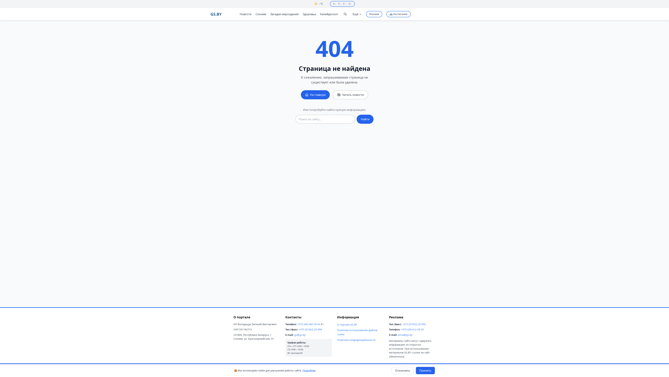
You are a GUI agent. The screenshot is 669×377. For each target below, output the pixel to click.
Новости (245, 14)
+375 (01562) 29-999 (310, 329)
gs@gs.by (300, 335)
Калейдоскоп (329, 14)
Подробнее (309, 370)
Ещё (355, 14)
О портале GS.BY (347, 324)
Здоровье (309, 14)
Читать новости (353, 95)
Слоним (261, 14)
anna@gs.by (405, 335)
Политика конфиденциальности (356, 340)
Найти (365, 119)
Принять (425, 370)
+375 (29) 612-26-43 (412, 329)
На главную (318, 95)
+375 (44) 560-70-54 (308, 324)
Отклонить (402, 370)
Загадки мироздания (284, 14)
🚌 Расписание (398, 14)
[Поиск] (345, 14)
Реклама (374, 14)
